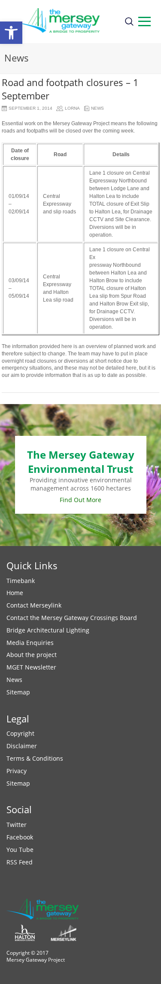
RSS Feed (19, 862)
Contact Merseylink (33, 605)
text (144, 21)
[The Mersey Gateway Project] (62, 21)
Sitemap (18, 692)
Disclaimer (21, 746)
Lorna (72, 108)
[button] (11, 33)
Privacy (16, 771)
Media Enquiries (30, 643)
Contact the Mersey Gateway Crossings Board (71, 618)
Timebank (20, 581)
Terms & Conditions (34, 758)
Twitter (16, 825)
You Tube (19, 849)
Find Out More (80, 500)
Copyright (20, 733)
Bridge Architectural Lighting (47, 630)
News (97, 108)
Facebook (19, 837)
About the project (31, 655)
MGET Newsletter (31, 667)
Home (14, 593)
